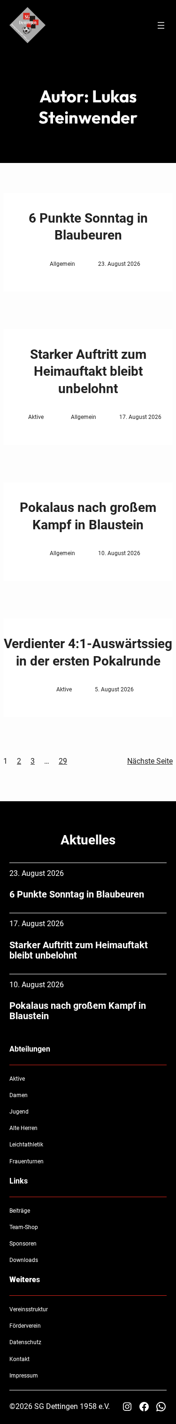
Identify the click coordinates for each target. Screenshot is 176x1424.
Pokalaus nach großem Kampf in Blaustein (88, 516)
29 (63, 761)
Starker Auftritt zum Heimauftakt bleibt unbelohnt (88, 371)
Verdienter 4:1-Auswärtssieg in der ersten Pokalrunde (88, 652)
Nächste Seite (150, 761)
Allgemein (62, 264)
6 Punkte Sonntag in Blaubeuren (88, 226)
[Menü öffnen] (161, 25)
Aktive (36, 417)
